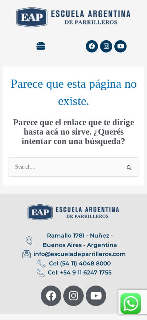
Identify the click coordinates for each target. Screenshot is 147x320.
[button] (40, 46)
